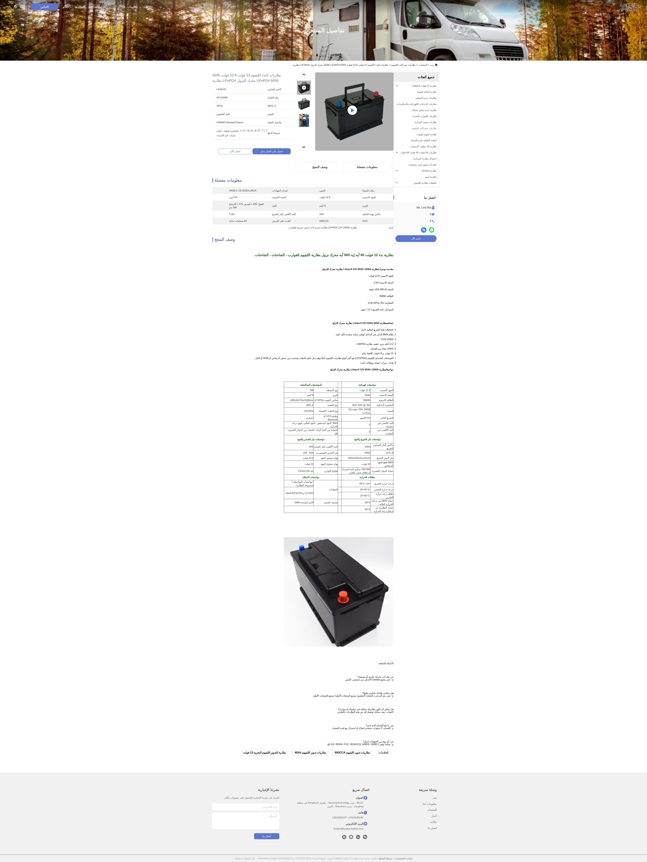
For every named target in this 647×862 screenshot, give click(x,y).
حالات (433, 822)
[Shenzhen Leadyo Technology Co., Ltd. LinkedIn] (358, 838)
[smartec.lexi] (344, 838)
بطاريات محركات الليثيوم (403, 65)
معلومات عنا (130, 6)
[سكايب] (424, 230)
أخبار (434, 815)
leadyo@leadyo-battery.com (348, 828)
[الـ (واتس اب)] (431, 230)
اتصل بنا (80, 6)
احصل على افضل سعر (271, 151)
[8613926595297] (351, 838)
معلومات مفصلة (367, 167)
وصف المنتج (320, 167)
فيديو (66, 6)
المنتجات (111, 6)
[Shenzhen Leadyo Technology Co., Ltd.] (629, 7)
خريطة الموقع (386, 858)
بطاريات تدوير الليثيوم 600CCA (352, 752)
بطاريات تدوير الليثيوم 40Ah (310, 752)
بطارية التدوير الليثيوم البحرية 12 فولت (264, 752)
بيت (146, 6)
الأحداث (95, 6)
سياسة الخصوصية (404, 858)
